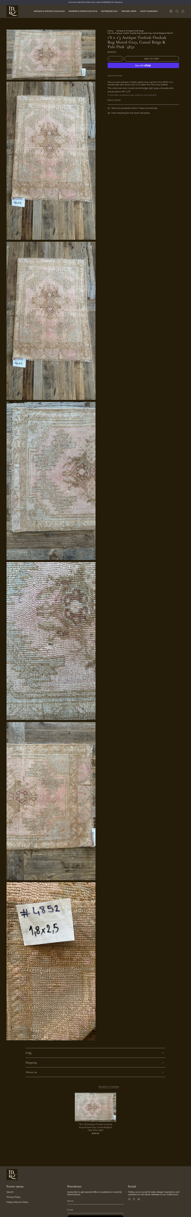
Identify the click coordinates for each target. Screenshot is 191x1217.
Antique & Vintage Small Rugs (130, 31)
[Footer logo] (12, 1174)
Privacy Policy (13, 1197)
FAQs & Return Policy (17, 1202)
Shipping (31, 1062)
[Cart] (183, 11)
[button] (49, 11)
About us (31, 1072)
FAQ (29, 1053)
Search (10, 1192)
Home (110, 31)
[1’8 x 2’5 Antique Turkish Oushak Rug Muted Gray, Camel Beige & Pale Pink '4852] (95, 1107)
